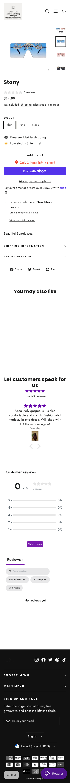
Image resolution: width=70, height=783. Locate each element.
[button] (32, 446)
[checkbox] (14, 588)
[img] (35, 391)
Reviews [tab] (15, 559)
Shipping (26, 105)
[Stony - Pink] (10, 344)
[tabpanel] (35, 604)
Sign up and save (21, 699)
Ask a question (17, 256)
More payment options (35, 181)
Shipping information (24, 246)
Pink (22, 125)
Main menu (14, 686)
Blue (9, 125)
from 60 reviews (35, 396)
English (32, 736)
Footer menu (16, 675)
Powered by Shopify (35, 778)
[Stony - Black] (14, 344)
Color (9, 117)
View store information (22, 220)
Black (35, 125)
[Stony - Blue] (5, 344)
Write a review (35, 544)
